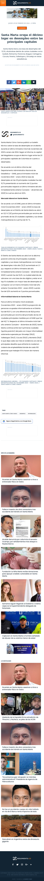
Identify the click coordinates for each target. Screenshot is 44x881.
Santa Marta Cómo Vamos (9, 413)
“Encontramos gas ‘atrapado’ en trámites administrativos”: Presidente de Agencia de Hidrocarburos (19, 779)
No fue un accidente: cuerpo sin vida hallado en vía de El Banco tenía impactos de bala (20, 810)
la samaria (21, 28)
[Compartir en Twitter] (14, 82)
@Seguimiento (18, 135)
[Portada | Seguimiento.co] (22, 858)
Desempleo (22, 413)
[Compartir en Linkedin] (23, 82)
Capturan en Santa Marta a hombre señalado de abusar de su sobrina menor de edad (21, 637)
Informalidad (32, 413)
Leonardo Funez (27, 879)
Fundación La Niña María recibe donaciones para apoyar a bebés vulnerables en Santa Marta (20, 573)
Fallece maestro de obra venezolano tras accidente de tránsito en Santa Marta (19, 510)
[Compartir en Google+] (18, 82)
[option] (22, 101)
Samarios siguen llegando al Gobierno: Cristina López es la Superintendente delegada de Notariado (21, 605)
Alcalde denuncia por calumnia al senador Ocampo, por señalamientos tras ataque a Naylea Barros (19, 541)
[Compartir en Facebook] (9, 82)
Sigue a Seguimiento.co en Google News (18, 421)
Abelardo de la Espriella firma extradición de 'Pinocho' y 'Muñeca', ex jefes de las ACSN (20, 718)
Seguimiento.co (15, 132)
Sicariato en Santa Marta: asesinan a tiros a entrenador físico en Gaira (20, 480)
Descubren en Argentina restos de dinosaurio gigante (20, 840)
